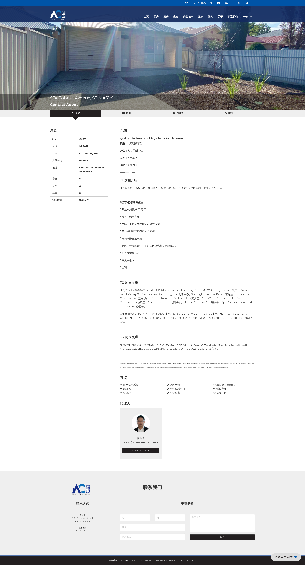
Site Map (149, 560)
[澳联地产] (69, 10)
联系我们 (233, 16)
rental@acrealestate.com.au (141, 442)
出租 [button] (175, 16)
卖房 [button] (166, 16)
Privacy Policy (160, 560)
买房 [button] (156, 16)
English (248, 16)
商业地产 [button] (188, 16)
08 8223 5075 (197, 3)
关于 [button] (220, 16)
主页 (146, 16)
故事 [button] (200, 16)
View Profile (141, 450)
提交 (222, 537)
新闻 (210, 16)
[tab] (75, 113)
